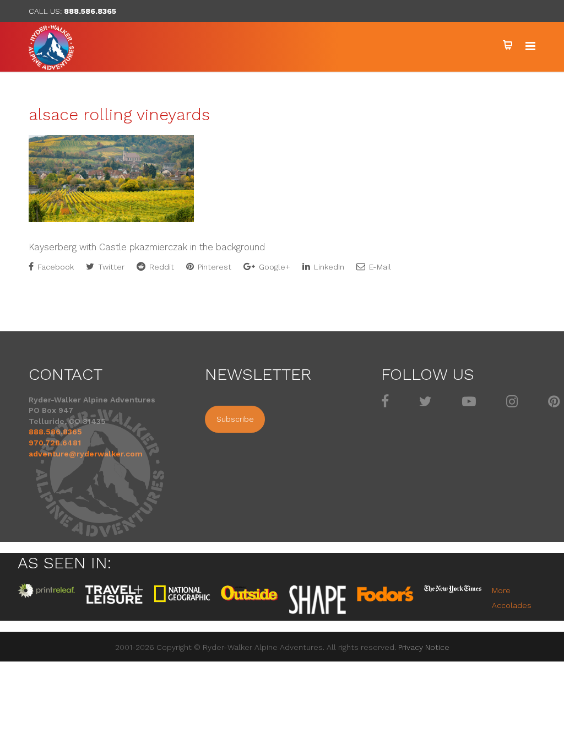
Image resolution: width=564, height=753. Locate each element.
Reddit (160, 266)
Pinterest (213, 266)
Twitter (110, 266)
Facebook (54, 266)
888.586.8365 (90, 11)
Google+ (273, 266)
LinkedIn (328, 266)
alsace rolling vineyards (119, 114)
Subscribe (235, 419)
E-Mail (379, 266)
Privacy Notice (423, 647)
